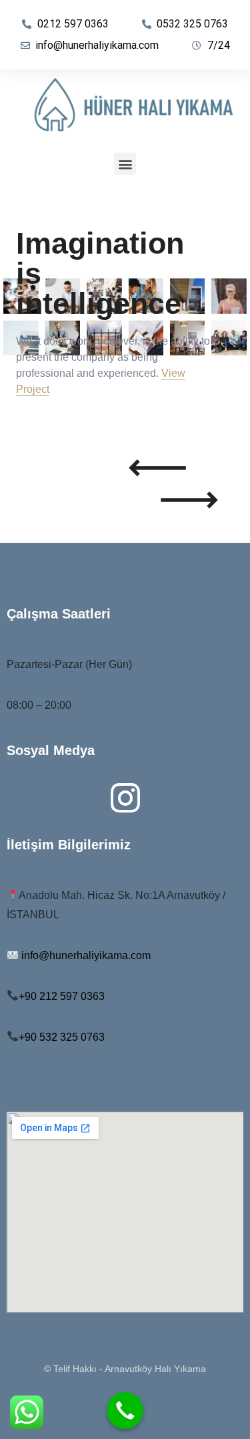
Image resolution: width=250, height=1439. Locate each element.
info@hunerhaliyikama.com (86, 955)
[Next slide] (189, 500)
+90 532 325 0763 (62, 1037)
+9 (62, 996)
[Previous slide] (157, 468)
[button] (125, 164)
